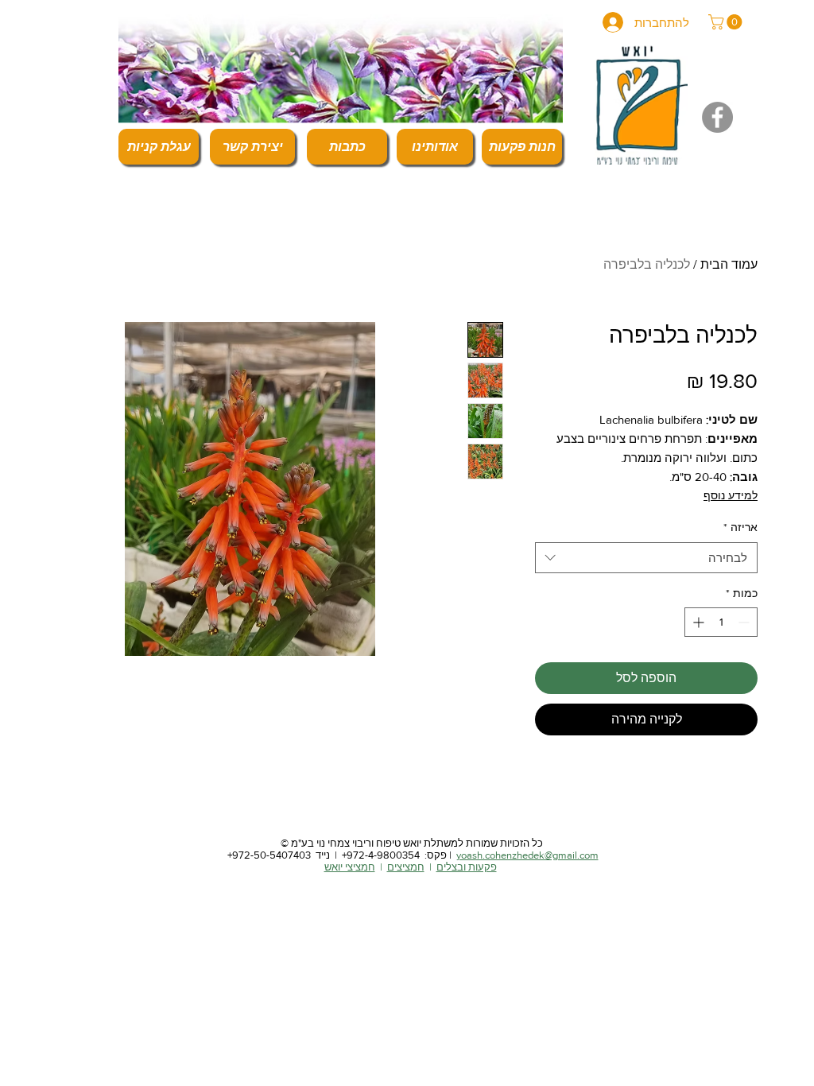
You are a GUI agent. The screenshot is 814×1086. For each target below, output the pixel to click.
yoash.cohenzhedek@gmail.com (527, 855)
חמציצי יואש (349, 867)
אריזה (740, 527)
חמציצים (405, 867)
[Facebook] (717, 117)
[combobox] (646, 557)
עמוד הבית (729, 264)
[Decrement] (745, 622)
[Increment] (697, 622)
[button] (727, 21)
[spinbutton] (721, 622)
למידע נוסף (731, 495)
